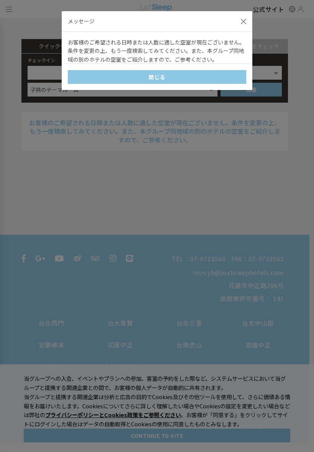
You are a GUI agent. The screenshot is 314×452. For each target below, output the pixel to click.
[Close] (243, 21)
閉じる (157, 77)
